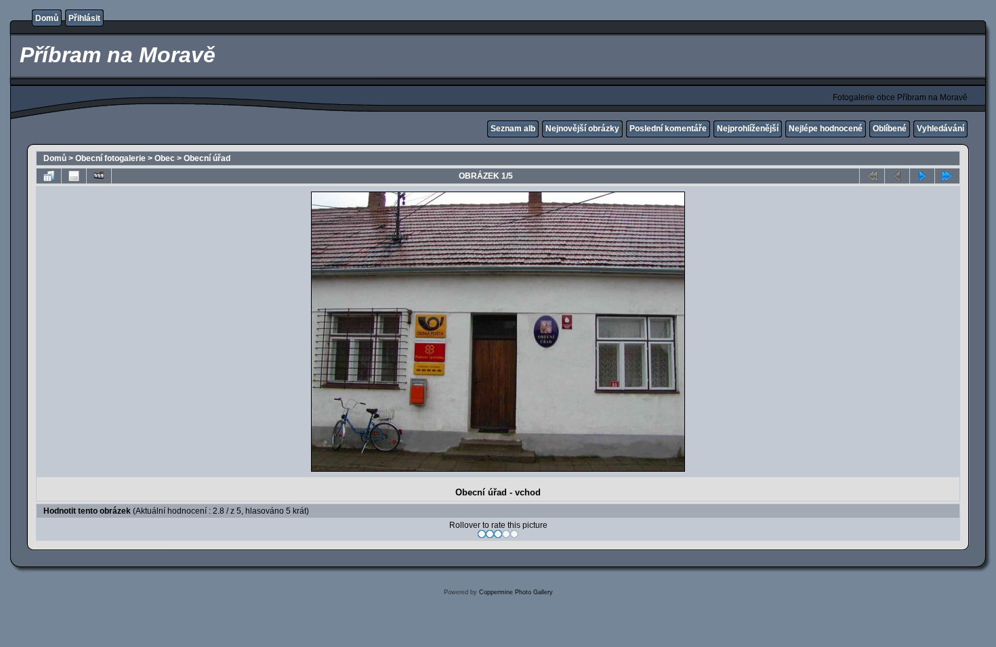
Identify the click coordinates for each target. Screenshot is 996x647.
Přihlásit (84, 18)
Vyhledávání (940, 128)
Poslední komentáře (668, 128)
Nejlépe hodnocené (826, 128)
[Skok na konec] (947, 176)
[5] (514, 534)
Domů (46, 18)
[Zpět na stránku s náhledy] (49, 176)
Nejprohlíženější (748, 128)
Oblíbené (890, 128)
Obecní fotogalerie (110, 158)
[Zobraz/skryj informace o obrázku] (74, 176)
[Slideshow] (99, 176)
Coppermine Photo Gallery (516, 592)
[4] (506, 534)
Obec (164, 158)
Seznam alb (513, 128)
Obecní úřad (207, 158)
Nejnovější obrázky (582, 128)
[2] (490, 534)
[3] (498, 534)
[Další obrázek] (922, 176)
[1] (482, 534)
